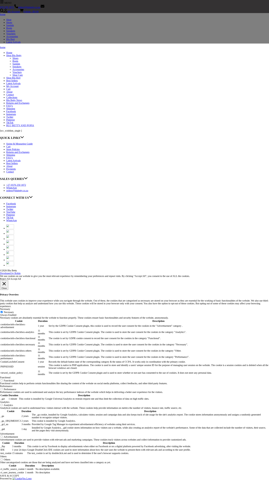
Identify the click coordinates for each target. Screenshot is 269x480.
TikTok (9, 122)
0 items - (31, 11)
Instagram (11, 114)
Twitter (9, 117)
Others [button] (3, 456)
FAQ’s (9, 105)
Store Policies (13, 149)
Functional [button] (5, 377)
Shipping (10, 108)
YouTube (10, 212)
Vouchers (10, 33)
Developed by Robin (10, 273)
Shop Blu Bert (13, 78)
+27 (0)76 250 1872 (16, 185)
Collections (11, 97)
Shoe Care (17, 75)
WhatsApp (11, 187)
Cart (8, 89)
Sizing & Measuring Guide (19, 143)
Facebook (11, 111)
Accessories (12, 36)
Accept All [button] (15, 279)
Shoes (9, 22)
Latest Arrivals (13, 42)
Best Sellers (12, 80)
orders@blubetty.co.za (29, 7)
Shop (8, 19)
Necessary (9, 312)
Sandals (10, 25)
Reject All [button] (5, 279)
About (9, 91)
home (2, 14)
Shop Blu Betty (13, 55)
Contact (10, 94)
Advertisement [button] (7, 433)
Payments (11, 169)
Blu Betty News (14, 100)
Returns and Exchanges (17, 103)
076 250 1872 (7, 7)
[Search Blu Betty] (2, 11)
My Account (13, 11)
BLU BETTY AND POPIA (20, 125)
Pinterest (10, 119)
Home (9, 52)
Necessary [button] (5, 309)
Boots (9, 28)
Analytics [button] (4, 402)
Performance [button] (6, 386)
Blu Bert (10, 39)
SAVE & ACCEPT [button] (9, 475)
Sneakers (10, 31)
